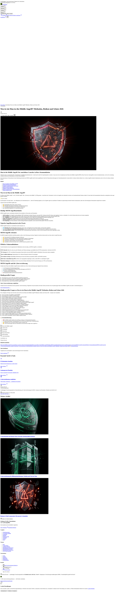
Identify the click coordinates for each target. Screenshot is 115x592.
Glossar (4, 538)
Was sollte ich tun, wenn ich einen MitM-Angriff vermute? (13, 307)
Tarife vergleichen (3, 353)
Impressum (5, 557)
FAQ (4, 539)
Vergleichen (2, 17)
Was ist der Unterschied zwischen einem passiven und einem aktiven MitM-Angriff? (17, 302)
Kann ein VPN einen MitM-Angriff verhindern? (11, 312)
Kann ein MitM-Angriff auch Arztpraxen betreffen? (11, 298)
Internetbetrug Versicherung (8, 547)
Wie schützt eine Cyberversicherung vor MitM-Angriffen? (12, 300)
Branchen (2, 8)
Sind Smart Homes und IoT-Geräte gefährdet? (10, 308)
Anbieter (2, 6)
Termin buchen (7, 569)
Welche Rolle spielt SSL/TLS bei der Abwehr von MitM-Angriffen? (15, 304)
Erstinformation (6, 560)
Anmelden (4, 15)
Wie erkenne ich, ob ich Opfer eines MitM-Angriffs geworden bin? (14, 305)
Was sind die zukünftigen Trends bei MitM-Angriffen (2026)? (13, 315)
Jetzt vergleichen (3, 527)
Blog (8, 13)
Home (1, 104)
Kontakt (11, 13)
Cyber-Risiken (5, 545)
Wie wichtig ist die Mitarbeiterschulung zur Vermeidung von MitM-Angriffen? (16, 314)
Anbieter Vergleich (6, 546)
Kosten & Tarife (6, 536)
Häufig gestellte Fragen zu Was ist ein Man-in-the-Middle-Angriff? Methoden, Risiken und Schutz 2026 (49, 346)
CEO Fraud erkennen (7, 551)
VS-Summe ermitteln (7, 533)
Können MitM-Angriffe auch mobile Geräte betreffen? (12, 306)
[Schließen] (1, 582)
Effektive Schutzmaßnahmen (8, 188)
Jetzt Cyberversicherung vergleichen (23, 346)
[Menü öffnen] (7, 17)
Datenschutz (5, 559)
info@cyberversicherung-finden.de (10, 565)
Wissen (2, 12)
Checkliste (5, 537)
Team (4, 555)
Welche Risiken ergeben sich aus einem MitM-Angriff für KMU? (14, 296)
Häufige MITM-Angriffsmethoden (9, 184)
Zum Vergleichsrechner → (5, 287)
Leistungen (5, 534)
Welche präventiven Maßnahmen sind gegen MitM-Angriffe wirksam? (15, 301)
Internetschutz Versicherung (8, 549)
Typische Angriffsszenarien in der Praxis (10, 185)
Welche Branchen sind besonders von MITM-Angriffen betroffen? (14, 279)
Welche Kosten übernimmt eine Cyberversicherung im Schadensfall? (15, 309)
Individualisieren (4, 590)
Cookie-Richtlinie (91, 588)
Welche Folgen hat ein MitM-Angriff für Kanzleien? (11, 299)
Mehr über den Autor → (5, 393)
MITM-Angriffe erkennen (8, 186)
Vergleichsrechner (6, 532)
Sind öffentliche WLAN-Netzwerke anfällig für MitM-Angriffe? (14, 303)
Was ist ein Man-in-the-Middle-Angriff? (10, 183)
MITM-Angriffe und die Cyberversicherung (11, 189)
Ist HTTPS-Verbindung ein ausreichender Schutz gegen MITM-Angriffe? (15, 278)
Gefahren (2, 10)
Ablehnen (10, 590)
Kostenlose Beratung (12, 527)
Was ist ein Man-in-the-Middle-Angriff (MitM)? (10, 294)
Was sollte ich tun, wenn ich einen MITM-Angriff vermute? (13, 280)
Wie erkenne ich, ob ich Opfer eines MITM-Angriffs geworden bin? (14, 277)
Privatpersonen (3, 13)
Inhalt (31, 344)
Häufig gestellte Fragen (7, 190)
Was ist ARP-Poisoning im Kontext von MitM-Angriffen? (13, 310)
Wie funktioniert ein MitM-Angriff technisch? (10, 295)
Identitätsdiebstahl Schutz (7, 548)
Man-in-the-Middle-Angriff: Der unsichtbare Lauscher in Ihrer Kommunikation (15, 344)
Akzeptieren (15, 590)
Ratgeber (4, 535)
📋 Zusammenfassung (73, 346)
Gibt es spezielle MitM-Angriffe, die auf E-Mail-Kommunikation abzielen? (16, 313)
